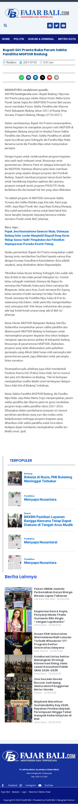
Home (6, 39)
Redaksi (16, 792)
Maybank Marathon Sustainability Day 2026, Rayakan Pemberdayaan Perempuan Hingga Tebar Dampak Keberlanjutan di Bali (53, 710)
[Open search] (5, 25)
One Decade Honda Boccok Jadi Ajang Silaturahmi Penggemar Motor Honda (51, 684)
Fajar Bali (5, 792)
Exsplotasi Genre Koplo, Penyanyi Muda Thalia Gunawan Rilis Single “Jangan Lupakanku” (51, 616)
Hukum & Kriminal (41, 39)
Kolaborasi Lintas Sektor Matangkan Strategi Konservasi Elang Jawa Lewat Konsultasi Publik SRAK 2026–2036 (51, 663)
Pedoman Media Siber (40, 792)
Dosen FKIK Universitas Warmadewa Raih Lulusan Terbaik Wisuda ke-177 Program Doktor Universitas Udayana (52, 641)
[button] (21, 77)
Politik (19, 39)
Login (24, 792)
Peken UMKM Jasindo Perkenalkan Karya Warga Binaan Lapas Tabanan (53, 592)
